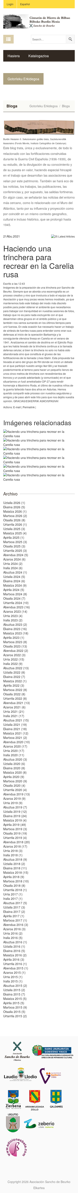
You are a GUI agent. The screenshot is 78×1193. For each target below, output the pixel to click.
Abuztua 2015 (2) (15, 985)
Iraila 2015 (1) (13, 981)
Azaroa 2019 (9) (14, 798)
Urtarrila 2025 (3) (15, 550)
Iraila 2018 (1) (13, 855)
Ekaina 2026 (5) (14, 507)
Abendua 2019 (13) (16, 794)
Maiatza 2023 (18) (15, 633)
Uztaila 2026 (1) (14, 502)
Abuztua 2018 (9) (15, 859)
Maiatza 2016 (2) (15, 955)
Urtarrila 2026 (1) (15, 524)
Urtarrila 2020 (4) (15, 790)
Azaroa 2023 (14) (15, 611)
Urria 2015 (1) (13, 977)
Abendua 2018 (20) (16, 842)
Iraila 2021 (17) (13, 716)
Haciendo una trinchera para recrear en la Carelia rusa (38, 261)
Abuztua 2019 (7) (15, 807)
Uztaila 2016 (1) (14, 946)
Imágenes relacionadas (37, 422)
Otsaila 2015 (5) (14, 1011)
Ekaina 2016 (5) (14, 951)
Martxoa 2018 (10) (16, 881)
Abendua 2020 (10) (16, 742)
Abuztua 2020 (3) (15, 759)
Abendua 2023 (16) (16, 607)
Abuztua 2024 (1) (15, 572)
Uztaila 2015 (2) (14, 990)
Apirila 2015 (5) (13, 1003)
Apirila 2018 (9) (13, 877)
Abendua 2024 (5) (15, 555)
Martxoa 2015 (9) (15, 1007)
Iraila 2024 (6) (13, 568)
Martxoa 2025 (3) (15, 542)
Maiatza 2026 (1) (15, 511)
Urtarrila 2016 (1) (15, 964)
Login (10, 4)
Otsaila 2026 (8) (14, 520)
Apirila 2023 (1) (13, 637)
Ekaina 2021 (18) (15, 729)
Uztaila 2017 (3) (14, 907)
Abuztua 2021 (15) (16, 720)
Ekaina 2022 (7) (14, 676)
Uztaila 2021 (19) (15, 724)
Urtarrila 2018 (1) (15, 890)
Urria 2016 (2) (13, 933)
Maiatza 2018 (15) (15, 872)
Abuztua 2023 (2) (15, 624)
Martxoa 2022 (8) (15, 690)
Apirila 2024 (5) (13, 589)
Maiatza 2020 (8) (15, 772)
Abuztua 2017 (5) (15, 903)
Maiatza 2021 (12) (15, 733)
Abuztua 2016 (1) (15, 942)
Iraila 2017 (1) (13, 898)
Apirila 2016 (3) (13, 959)
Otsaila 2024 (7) (14, 598)
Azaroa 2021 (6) (14, 707)
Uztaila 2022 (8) (14, 672)
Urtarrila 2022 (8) (15, 698)
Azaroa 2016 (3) (14, 929)
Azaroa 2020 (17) (15, 746)
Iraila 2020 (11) (13, 755)
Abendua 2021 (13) (16, 703)
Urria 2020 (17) (13, 750)
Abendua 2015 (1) (15, 968)
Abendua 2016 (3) (15, 924)
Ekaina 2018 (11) (15, 868)
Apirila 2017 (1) (13, 916)
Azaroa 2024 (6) (14, 559)
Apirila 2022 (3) (13, 685)
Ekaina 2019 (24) (15, 816)
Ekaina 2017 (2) (14, 911)
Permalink (29, 407)
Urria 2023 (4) (13, 616)
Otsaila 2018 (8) (14, 885)
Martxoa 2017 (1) (15, 920)
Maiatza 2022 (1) (15, 681)
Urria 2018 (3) (13, 850)
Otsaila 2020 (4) (14, 785)
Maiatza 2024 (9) (15, 585)
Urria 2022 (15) (13, 659)
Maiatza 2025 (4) (15, 533)
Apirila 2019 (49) (14, 824)
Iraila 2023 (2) (13, 620)
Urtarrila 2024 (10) (16, 603)
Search (70, 39)
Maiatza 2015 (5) (15, 998)
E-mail (17, 407)
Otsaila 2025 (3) (14, 546)
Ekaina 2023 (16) (15, 629)
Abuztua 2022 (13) (16, 668)
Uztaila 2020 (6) (14, 763)
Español (25, 4)
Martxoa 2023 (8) (15, 642)
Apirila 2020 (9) (13, 777)
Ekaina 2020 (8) (14, 768)
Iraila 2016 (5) (13, 937)
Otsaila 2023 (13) (15, 646)
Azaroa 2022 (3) (14, 655)
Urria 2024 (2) (13, 563)
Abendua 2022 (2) (15, 650)
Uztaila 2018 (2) (14, 864)
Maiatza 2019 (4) (15, 820)
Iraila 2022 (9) (13, 663)
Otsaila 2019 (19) (15, 833)
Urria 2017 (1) (13, 894)
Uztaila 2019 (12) (15, 811)
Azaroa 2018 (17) (15, 846)
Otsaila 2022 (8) (14, 694)
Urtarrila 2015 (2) (15, 1016)
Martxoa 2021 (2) (15, 737)
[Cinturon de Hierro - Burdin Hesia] (39, 21)
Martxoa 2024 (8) (15, 594)
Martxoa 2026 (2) (15, 516)
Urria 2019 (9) (13, 803)
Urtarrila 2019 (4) (15, 837)
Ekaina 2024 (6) (14, 581)
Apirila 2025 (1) (13, 537)
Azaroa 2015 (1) (14, 972)
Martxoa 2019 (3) (15, 829)
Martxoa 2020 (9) (15, 781)
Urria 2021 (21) (13, 711)
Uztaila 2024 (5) (14, 576)
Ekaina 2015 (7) (14, 994)
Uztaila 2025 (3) (14, 529)
